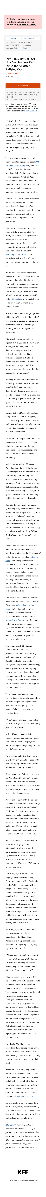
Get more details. (21, 48)
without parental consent (25, 1096)
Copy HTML (24, 86)
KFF (35, 1147)
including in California (16, 254)
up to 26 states (15, 298)
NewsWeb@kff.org (30, 111)
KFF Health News (25, 24)
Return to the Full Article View (23, 38)
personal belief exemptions (17, 620)
